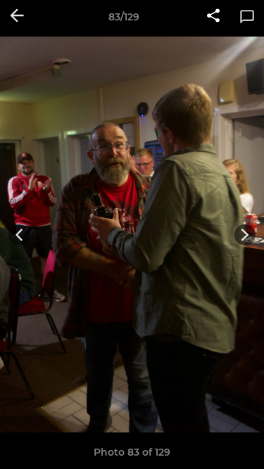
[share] (213, 17)
